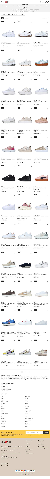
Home (17, 11)
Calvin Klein (27, 406)
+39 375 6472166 (4, 459)
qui (31, 435)
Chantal (2, 411)
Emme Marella (3, 395)
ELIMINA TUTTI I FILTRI (6, 14)
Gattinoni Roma (4, 421)
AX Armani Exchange (29, 418)
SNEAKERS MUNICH (5, 390)
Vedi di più (25, 8)
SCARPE (21, 11)
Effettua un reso (41, 444)
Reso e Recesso (29, 448)
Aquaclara (3, 425)
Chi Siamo (27, 443)
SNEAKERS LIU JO (4, 386)
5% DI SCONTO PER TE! (7, 432)
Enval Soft (27, 408)
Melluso (26, 421)
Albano (26, 403)
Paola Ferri (27, 414)
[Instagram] (3, 465)
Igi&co (2, 409)
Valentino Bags (28, 409)
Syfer (28, 474)
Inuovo (26, 426)
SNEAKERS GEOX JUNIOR (6, 389)
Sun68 (26, 413)
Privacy (27, 451)
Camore (2, 414)
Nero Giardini (27, 396)
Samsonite (3, 426)
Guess (26, 423)
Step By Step (33, 378)
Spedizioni (27, 446)
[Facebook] (1, 465)
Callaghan (27, 401)
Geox (26, 416)
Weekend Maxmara (4, 413)
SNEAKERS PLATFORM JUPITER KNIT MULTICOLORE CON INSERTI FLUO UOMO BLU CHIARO (8, 334)
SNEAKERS (26, 11)
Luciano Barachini (28, 420)
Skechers (2, 408)
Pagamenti (28, 444)
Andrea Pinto (27, 411)
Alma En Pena (3, 420)
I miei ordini (40, 443)
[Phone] (7, 465)
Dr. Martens (3, 403)
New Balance (27, 395)
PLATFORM (31, 11)
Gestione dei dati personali (43, 448)
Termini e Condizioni (29, 449)
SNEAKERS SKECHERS (5, 384)
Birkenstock (3, 404)
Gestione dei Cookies (30, 453)
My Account (41, 441)
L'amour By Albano (4, 401)
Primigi (26, 398)
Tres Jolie (2, 423)
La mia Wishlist (41, 446)
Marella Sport (3, 418)
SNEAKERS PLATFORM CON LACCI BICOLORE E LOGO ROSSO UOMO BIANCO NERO (23, 334)
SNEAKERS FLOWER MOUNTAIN (7, 383)
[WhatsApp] (5, 465)
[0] (45, 1)
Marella (2, 400)
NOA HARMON (28, 425)
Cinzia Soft (3, 398)
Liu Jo (2, 406)
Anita (26, 400)
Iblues (26, 404)
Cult (2, 396)
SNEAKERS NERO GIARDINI (6, 382)
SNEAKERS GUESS (4, 387)
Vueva (2, 416)
